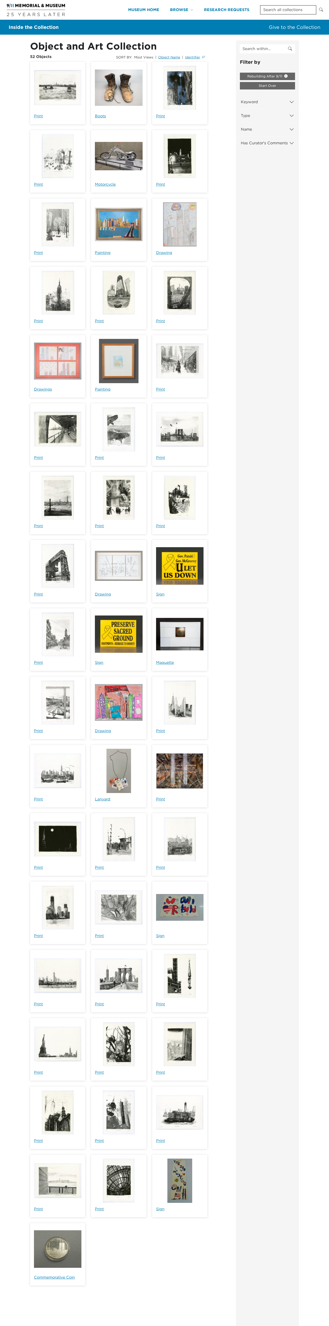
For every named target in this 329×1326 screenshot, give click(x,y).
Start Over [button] (267, 86)
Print (38, 116)
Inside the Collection (34, 27)
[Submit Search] (321, 9)
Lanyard (102, 799)
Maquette (165, 662)
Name (246, 129)
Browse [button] (179, 9)
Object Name (169, 57)
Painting (103, 252)
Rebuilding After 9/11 (265, 76)
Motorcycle (105, 184)
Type (245, 115)
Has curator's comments (264, 143)
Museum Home (143, 9)
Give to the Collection (294, 27)
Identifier (192, 57)
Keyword (249, 102)
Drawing (164, 252)
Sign (160, 594)
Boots (100, 116)
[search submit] (290, 48)
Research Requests (226, 9)
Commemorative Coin (54, 1277)
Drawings (43, 389)
